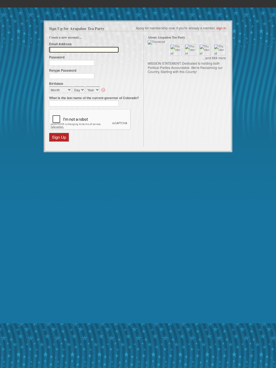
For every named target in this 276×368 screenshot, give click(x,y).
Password (56, 57)
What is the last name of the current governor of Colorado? (94, 97)
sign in (221, 28)
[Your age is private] (103, 90)
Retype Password (62, 70)
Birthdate (56, 83)
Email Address (60, 43)
